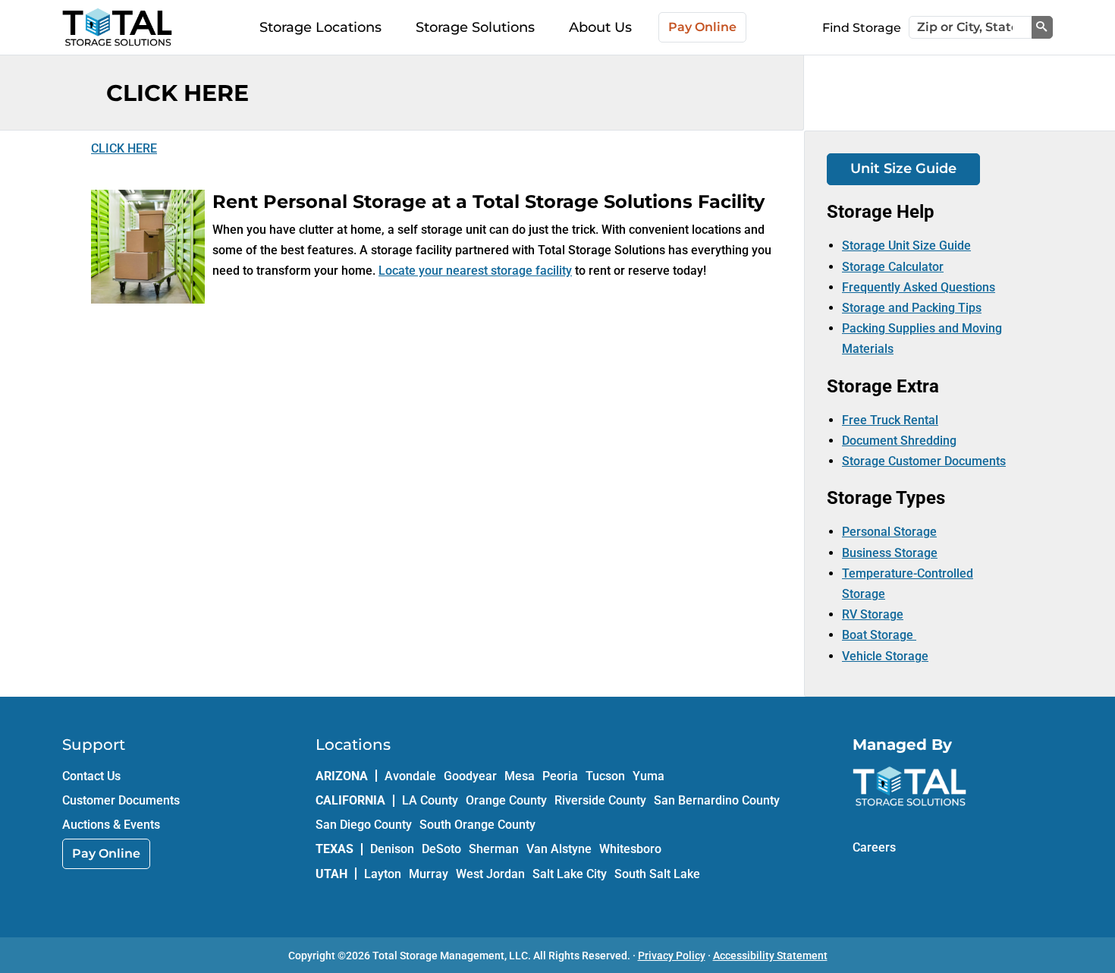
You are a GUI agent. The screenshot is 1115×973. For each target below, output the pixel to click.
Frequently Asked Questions (918, 287)
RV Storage (872, 614)
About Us (600, 27)
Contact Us (91, 776)
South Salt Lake (657, 874)
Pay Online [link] (106, 853)
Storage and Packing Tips (912, 308)
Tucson (605, 776)
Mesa (519, 776)
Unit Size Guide (903, 168)
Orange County (506, 800)
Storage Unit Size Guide (906, 245)
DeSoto (441, 849)
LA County (430, 800)
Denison (392, 849)
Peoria (560, 776)
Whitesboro (630, 849)
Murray (428, 874)
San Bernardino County (717, 800)
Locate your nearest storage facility (475, 270)
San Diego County (364, 824)
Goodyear (470, 776)
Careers (874, 847)
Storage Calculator (893, 267)
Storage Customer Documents (924, 461)
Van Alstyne (559, 849)
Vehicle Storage (885, 656)
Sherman (494, 849)
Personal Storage (889, 531)
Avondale (410, 776)
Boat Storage (879, 635)
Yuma (648, 776)
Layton (382, 874)
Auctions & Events (111, 824)
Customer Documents (121, 800)
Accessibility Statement (770, 955)
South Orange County (477, 824)
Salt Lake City (569, 874)
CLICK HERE (124, 148)
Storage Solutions (475, 27)
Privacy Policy (671, 955)
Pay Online (702, 27)
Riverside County (600, 800)
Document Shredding (899, 440)
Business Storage (890, 553)
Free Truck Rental (890, 420)
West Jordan (490, 874)
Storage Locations (320, 27)
